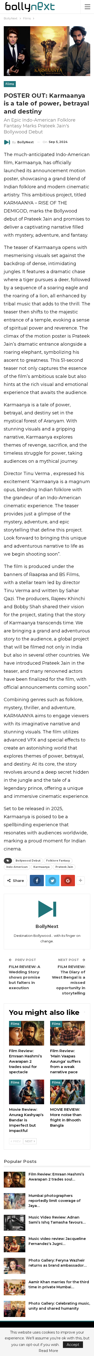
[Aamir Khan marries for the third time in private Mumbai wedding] (14, 1287)
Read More (48, 1350)
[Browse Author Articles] (47, 909)
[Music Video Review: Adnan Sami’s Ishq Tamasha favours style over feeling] (14, 1223)
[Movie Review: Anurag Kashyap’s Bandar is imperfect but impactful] (26, 1092)
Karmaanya (41, 867)
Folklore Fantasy (58, 860)
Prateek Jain (64, 867)
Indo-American (17, 867)
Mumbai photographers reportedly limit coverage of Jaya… (54, 1200)
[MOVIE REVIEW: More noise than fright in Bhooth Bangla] (67, 1092)
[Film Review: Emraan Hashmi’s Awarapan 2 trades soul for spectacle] (26, 1033)
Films (10, 84)
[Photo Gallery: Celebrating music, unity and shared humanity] (14, 1309)
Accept (73, 1344)
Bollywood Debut (28, 860)
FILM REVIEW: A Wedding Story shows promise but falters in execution (24, 977)
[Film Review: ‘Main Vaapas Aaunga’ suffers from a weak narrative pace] (67, 1033)
